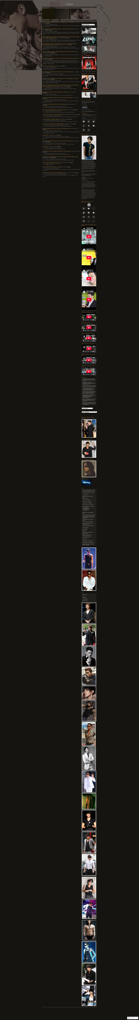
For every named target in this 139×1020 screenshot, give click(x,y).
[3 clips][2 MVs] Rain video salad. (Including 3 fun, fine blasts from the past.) (60, 51)
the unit (47, 49)
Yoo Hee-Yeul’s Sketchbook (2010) (88, 525)
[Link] (93, 208)
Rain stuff (63, 136)
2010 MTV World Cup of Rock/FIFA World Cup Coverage (88, 544)
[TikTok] (93, 121)
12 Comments (53, 157)
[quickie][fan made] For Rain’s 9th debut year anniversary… (56, 92)
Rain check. (45, 135)
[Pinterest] (83, 130)
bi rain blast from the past (49, 54)
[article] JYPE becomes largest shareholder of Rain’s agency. (57, 151)
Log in (83, 596)
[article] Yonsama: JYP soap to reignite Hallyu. (53, 123)
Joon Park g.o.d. (48, 62)
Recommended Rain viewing (47, 101)
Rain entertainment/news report (48, 69)
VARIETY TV (85, 510)
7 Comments (70, 162)
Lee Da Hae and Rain (64, 175)
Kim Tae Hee (61, 25)
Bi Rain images (52, 25)
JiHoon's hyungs (61, 81)
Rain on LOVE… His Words (87, 502)
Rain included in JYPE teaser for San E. (51, 162)
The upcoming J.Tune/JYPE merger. (51, 119)
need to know (67, 116)
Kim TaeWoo (62, 62)
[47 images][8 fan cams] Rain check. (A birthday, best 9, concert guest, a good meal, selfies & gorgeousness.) (61, 37)
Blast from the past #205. (49, 66)
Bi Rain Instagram (58, 32)
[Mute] (93, 320)
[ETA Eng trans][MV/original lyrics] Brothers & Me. (54, 109)
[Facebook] (83, 121)
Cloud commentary (56, 88)
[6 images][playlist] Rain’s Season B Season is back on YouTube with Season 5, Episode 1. (88, 379)
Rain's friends (66, 25)
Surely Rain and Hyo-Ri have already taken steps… (54, 172)
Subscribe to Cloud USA (86, 99)
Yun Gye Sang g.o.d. (51, 63)
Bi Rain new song (72, 32)
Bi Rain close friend (48, 100)
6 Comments (52, 52)
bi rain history (56, 81)
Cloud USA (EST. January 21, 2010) (87, 160)
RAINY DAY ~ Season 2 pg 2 (87, 535)
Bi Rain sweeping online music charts (60, 33)
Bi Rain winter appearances (53, 131)
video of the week (45, 76)
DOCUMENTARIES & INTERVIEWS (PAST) (85, 509)
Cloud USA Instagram (53, 41)
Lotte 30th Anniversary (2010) (88, 521)
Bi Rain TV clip (53, 48)
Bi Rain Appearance (52, 60)
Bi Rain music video (54, 100)
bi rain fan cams (47, 25)
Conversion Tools (85, 494)
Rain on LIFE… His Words (87, 501)
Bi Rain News (51, 24)
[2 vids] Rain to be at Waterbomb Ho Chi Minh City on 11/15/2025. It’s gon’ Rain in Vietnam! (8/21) (88, 403)
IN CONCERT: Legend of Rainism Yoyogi (88, 514)
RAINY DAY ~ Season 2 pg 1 (86, 534)
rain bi (70, 62)
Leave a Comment (48, 29)
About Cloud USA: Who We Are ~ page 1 (88, 490)
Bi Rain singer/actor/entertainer (63, 54)
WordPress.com (85, 600)
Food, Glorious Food (86, 499)
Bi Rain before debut (48, 144)
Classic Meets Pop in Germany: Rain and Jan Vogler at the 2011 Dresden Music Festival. (88, 517)
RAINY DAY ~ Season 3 (86, 537)
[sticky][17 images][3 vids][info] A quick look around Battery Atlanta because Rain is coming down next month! (88, 392)
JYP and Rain (57, 25)
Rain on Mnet (56, 82)
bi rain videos (53, 112)
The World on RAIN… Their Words (88, 504)
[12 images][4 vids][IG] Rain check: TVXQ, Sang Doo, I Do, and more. (59, 22)
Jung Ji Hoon (69, 33)
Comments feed (85, 599)
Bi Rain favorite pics (48, 137)
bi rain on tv (45, 33)
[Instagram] (88, 121)
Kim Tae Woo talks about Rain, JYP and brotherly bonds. (56, 104)
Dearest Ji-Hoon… (86, 498)
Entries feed (84, 597)
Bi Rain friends (51, 168)
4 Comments (70, 44)
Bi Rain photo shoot (46, 41)
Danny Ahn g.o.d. (71, 61)
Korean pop (71, 48)
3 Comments (47, 23)
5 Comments (77, 114)
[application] (89, 317)
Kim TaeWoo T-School (48, 55)
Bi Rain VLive (58, 48)
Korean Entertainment (60, 125)
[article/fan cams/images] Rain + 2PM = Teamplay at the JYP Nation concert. (60, 156)
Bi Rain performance (50, 33)
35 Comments (74, 109)
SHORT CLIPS (84, 539)
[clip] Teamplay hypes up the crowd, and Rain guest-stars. (56, 128)
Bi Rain (47, 24)
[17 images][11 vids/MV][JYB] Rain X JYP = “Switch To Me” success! (58, 29)
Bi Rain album (47, 40)
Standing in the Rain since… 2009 (88, 492)
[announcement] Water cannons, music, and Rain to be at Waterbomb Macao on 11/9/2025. (88, 400)
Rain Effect (63, 41)
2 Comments (52, 79)
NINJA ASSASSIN (85, 529)
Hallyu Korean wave (52, 126)
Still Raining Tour (71, 25)
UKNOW (49, 26)
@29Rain (46, 88)
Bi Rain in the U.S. (56, 68)
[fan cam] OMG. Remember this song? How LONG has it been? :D (58, 141)
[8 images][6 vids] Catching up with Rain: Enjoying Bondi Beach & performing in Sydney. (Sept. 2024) (88, 389)
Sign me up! (85, 107)
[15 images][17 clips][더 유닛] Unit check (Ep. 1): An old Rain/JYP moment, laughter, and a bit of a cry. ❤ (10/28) (60, 44)
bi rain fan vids (47, 95)
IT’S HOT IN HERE (85, 527)
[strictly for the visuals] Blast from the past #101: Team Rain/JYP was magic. (60, 78)
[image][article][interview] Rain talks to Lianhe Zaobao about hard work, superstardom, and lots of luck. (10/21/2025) (88, 396)
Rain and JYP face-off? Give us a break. (52, 167)
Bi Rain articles (47, 32)
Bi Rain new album (53, 175)
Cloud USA (69, 4)
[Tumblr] (88, 125)
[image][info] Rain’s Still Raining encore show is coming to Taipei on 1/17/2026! (88, 386)
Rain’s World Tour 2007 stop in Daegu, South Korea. (87, 524)
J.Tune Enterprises (52, 121)
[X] (83, 125)
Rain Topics (69, 87)
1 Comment (48, 72)
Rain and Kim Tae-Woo (66, 95)
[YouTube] (93, 125)
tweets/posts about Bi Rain (70, 41)
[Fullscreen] (95, 320)
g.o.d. (76, 61)
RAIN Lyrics (84, 530)
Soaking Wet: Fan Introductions (87, 540)
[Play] (83, 320)
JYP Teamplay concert (71, 131)
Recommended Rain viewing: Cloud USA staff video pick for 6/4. (57, 97)
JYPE (65, 121)
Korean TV (44, 49)
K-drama (66, 126)
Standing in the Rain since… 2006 (88, 491)
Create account (84, 594)
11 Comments (66, 37)
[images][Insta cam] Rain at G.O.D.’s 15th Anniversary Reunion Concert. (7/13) (61, 58)
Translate (89, 26)
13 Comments (47, 141)
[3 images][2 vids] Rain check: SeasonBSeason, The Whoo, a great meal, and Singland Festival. (88, 383)
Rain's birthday (73, 88)
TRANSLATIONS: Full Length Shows (88, 542)
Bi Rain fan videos (52, 73)
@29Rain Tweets (48, 87)
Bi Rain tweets (50, 88)
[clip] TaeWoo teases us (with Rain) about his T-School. (56, 114)
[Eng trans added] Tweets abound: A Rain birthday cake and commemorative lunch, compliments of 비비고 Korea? (61, 85)
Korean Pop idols (76, 48)
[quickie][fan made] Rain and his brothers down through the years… (58, 71)
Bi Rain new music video (65, 32)
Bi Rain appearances (53, 40)
